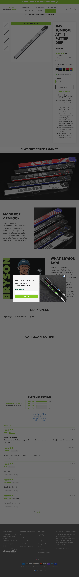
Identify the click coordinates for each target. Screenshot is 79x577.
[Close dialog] (64, 276)
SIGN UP (26, 296)
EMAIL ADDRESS (19, 289)
